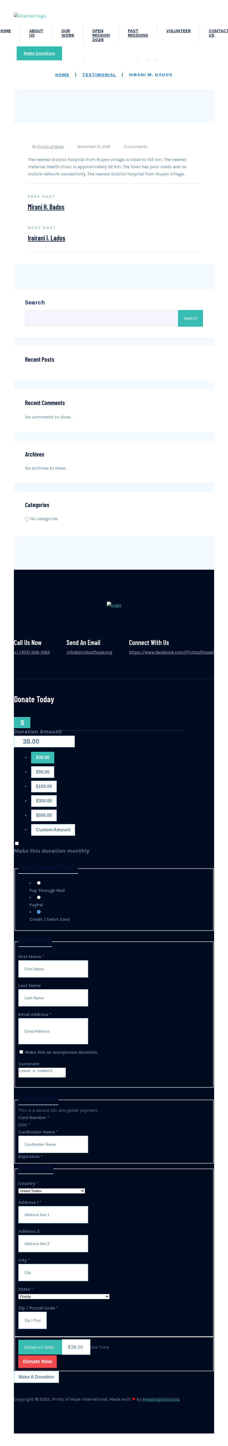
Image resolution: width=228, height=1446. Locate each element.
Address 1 (29, 1202)
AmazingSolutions (161, 1399)
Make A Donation (36, 1377)
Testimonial (99, 74)
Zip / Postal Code (38, 1308)
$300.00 (44, 800)
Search (35, 302)
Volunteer (178, 30)
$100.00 (44, 786)
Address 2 (29, 1231)
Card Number (33, 1117)
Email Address (34, 1014)
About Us (36, 33)
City (24, 1260)
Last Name (29, 985)
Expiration (30, 1156)
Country (28, 1183)
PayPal (36, 904)
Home (62, 74)
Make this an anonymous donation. (61, 1052)
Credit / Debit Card (49, 919)
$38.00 (42, 757)
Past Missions (138, 33)
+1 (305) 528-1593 (32, 652)
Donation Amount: (38, 731)
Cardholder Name (38, 1132)
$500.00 (44, 815)
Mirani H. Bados (46, 207)
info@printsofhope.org (89, 652)
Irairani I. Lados (46, 238)
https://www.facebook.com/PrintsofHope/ (171, 652)
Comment (28, 1063)
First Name (31, 956)
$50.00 (42, 772)
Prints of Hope (50, 146)
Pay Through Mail (47, 890)
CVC (24, 1124)
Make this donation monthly (51, 851)
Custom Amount (53, 829)
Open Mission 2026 (101, 35)
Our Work (67, 33)
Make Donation (39, 53)
